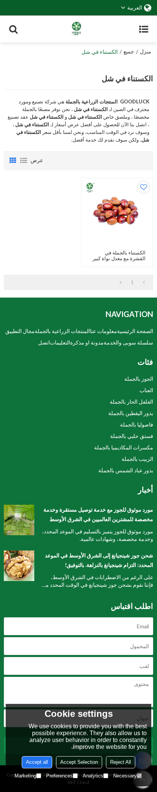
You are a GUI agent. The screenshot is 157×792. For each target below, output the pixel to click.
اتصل (44, 342)
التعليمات (60, 342)
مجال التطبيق (20, 331)
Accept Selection (79, 762)
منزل (145, 51)
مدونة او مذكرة (87, 342)
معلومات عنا (103, 331)
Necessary (125, 776)
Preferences (59, 776)
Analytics (93, 776)
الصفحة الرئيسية (135, 331)
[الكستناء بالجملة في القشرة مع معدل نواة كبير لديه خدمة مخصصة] (117, 214)
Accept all (37, 762)
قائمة (23, 160)
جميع (128, 51)
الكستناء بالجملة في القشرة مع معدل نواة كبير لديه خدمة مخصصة (119, 258)
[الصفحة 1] (144, 282)
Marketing (25, 776)
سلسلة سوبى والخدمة (128, 342)
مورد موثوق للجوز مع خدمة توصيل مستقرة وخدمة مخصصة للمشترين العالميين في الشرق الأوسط (98, 514)
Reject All (120, 762)
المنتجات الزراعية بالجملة (62, 331)
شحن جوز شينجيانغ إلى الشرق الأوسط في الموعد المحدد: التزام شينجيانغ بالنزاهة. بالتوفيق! (99, 560)
